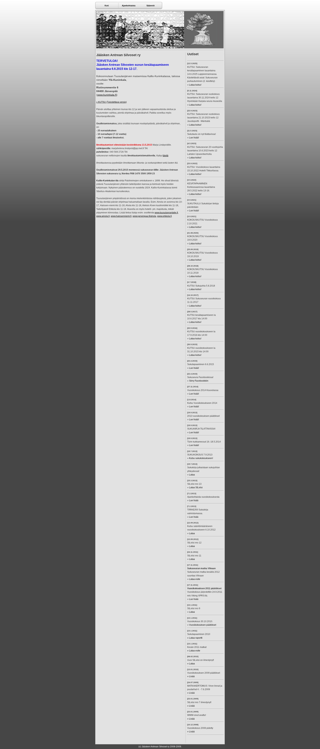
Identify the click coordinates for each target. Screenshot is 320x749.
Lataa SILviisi (196, 487)
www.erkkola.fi (164, 216)
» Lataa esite (193, 650)
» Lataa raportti (194, 638)
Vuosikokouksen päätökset (202, 625)
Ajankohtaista (128, 5)
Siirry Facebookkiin (198, 381)
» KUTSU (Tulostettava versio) (111, 102)
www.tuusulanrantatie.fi (166, 212)
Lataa (192, 474)
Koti (107, 5)
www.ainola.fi (103, 216)
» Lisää (191, 676)
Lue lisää (193, 500)
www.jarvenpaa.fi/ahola (144, 216)
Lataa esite (194, 579)
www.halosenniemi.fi (121, 216)
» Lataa (191, 663)
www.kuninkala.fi (106, 94)
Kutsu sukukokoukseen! (201, 458)
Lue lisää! (194, 137)
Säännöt (150, 5)
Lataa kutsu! (195, 85)
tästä (165, 155)
